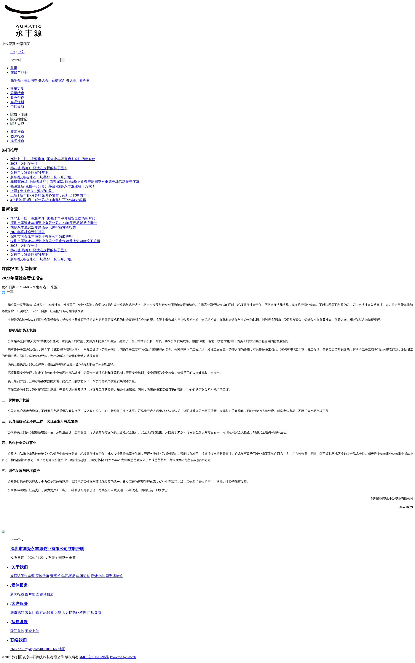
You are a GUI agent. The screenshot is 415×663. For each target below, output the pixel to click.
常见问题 (32, 612)
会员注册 (17, 102)
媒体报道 (19, 585)
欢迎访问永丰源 (22, 576)
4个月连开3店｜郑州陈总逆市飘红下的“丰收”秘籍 (48, 200)
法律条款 (19, 621)
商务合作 (17, 97)
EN (12, 52)
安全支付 (32, 631)
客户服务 (19, 603)
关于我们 (19, 567)
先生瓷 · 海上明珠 (23, 80)
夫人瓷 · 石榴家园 (51, 80)
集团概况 (68, 576)
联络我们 (17, 612)
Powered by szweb (123, 657)
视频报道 (17, 141)
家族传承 (42, 576)
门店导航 (17, 106)
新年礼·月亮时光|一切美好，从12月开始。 (42, 177)
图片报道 (17, 136)
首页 (13, 68)
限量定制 (17, 88)
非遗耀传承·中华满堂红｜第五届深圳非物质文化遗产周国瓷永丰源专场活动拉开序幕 (74, 182)
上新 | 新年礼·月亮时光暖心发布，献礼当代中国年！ (50, 195)
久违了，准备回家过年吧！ (31, 172)
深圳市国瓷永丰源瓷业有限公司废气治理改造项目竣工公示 (55, 241)
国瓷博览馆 (114, 576)
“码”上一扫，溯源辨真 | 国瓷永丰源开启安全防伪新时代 (52, 159)
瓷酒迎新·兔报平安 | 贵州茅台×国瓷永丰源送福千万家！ (52, 186)
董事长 (55, 576)
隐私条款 (17, 631)
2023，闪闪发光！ (24, 163)
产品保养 (47, 612)
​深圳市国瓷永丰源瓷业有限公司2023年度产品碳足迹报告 (53, 223)
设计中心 (98, 576)
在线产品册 (19, 72)
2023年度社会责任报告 (27, 232)
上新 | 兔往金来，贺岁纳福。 (32, 191)
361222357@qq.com (24, 649)
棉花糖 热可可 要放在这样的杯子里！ (38, 168)
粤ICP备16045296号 (94, 657)
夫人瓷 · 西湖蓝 (78, 80)
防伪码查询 (77, 612)
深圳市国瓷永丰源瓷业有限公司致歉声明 (41, 236)
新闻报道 (17, 132)
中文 (21, 52)
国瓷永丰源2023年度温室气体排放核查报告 (43, 227)
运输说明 (61, 612)
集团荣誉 (83, 576)
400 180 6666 (48, 649)
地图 (61, 649)
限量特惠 (17, 93)
